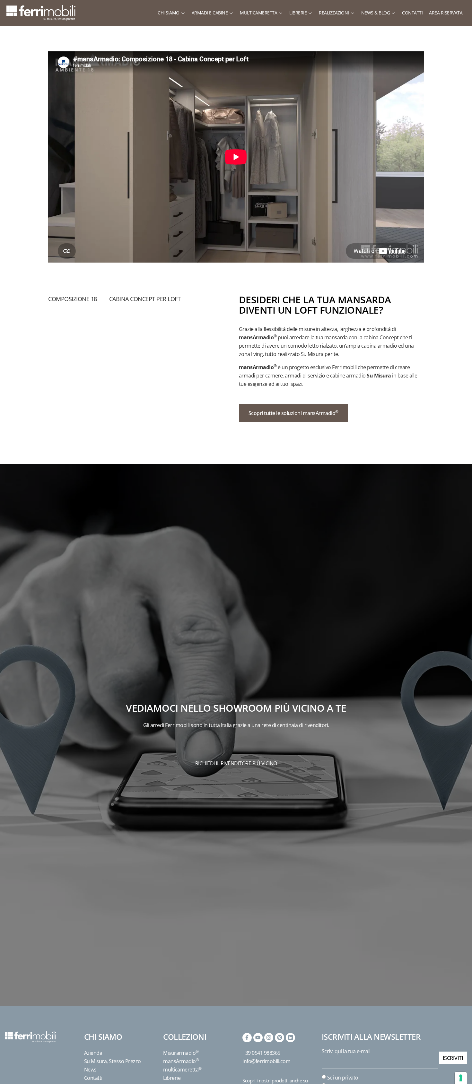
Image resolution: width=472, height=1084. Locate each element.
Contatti (93, 1077)
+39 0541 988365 (261, 1052)
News (90, 1069)
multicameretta (182, 1069)
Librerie (171, 1077)
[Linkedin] (290, 1037)
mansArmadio (181, 1061)
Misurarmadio (181, 1052)
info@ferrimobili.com (266, 1061)
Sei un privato (342, 1077)
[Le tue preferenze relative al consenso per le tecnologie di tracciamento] (461, 1078)
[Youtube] (258, 1037)
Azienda (93, 1052)
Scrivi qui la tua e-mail (346, 1051)
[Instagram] (269, 1037)
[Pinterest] (279, 1037)
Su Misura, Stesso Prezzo (112, 1061)
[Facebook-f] (247, 1037)
